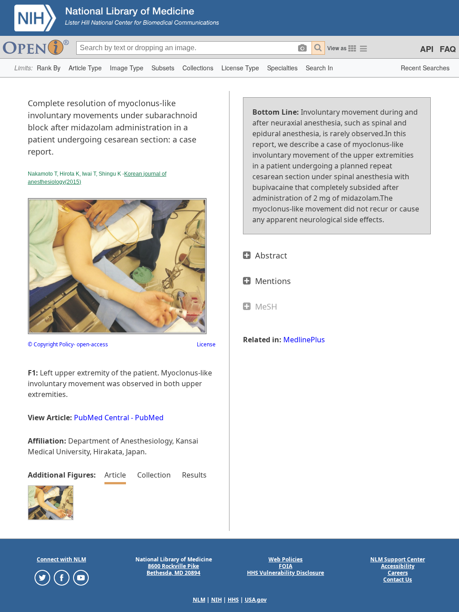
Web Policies (285, 559)
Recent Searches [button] (425, 67)
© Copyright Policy (51, 344)
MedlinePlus (304, 340)
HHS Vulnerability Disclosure (285, 573)
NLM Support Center (397, 559)
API (426, 49)
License (206, 344)
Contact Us (397, 579)
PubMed (149, 417)
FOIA (285, 566)
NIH (216, 599)
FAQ (448, 49)
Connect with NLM (61, 559)
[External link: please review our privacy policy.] (42, 577)
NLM (199, 599)
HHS (233, 599)
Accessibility (398, 566)
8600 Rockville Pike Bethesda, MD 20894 (173, 569)
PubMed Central (101, 417)
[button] (48, 68)
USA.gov (256, 599)
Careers (398, 573)
